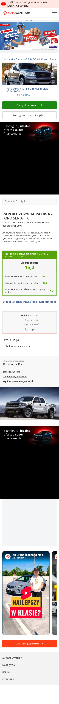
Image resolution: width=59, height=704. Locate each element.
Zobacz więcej (27, 643)
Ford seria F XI (13, 364)
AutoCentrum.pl (16, 12)
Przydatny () (31, 320)
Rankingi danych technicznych (28, 115)
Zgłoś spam (31, 329)
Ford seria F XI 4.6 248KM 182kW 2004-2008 (27, 90)
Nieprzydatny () (31, 324)
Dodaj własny (28, 105)
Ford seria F (11, 201)
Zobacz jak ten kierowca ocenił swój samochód (29, 301)
